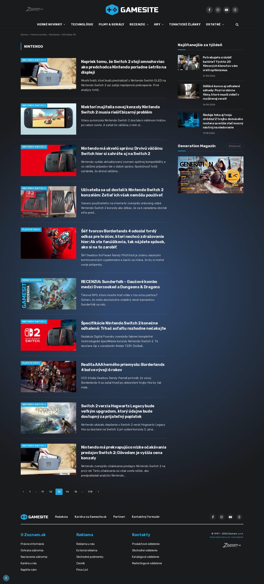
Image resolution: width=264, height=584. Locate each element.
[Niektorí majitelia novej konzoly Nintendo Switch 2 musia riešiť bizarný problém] (48, 119)
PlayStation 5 (31, 229)
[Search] (237, 24)
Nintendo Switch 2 (34, 60)
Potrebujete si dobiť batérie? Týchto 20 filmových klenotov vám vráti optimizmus (220, 64)
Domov (25, 34)
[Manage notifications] (6, 578)
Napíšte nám (29, 569)
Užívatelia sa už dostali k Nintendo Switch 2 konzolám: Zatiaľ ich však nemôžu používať (122, 192)
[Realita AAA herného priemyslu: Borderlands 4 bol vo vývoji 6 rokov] (48, 376)
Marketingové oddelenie (147, 563)
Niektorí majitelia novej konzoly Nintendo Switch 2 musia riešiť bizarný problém (120, 110)
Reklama (84, 534)
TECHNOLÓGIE (82, 24)
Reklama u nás (85, 544)
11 (42, 491)
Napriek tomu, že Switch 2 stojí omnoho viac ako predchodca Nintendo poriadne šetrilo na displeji (123, 66)
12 (50, 491)
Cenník (80, 563)
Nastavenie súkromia (34, 557)
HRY (157, 24)
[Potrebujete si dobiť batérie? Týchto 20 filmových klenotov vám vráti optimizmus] (188, 62)
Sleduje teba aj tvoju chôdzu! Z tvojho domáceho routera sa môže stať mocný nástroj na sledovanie (223, 121)
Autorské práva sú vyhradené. (226, 537)
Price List (82, 569)
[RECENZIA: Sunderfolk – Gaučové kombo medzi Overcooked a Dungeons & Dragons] (48, 293)
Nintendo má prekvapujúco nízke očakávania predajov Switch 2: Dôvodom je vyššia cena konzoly (123, 452)
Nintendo (54, 34)
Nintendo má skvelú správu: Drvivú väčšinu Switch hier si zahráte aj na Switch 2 (122, 151)
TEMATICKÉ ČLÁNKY (184, 24)
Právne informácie (32, 544)
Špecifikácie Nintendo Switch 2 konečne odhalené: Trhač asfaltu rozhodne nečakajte (123, 326)
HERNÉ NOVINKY (49, 24)
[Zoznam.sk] (233, 546)
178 (90, 491)
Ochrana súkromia (32, 550)
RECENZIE (137, 24)
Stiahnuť (235, 146)
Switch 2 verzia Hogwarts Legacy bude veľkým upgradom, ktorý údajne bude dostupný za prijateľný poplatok (117, 411)
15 (75, 491)
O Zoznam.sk (33, 534)
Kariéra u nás (29, 563)
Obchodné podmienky (90, 557)
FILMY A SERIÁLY (111, 24)
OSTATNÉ (213, 24)
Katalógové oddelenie (145, 557)
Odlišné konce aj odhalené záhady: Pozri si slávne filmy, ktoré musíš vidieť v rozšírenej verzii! (221, 92)
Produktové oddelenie (146, 544)
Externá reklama (86, 550)
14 (67, 491)
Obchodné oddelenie (145, 550)
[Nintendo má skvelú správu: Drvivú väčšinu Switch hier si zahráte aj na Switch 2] (48, 160)
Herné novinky (39, 34)
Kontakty (141, 534)
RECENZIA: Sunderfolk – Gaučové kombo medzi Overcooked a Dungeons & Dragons (120, 284)
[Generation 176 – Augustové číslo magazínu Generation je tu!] (210, 174)
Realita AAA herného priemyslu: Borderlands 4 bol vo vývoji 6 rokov (123, 367)
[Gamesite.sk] (132, 10)
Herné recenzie (32, 280)
